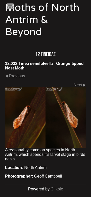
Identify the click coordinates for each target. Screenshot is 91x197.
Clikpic (57, 189)
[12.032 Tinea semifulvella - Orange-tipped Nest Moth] (45, 117)
